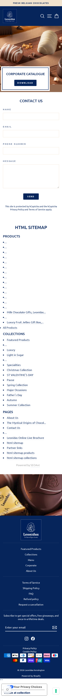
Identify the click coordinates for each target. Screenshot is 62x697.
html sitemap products (20, 452)
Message (9, 161)
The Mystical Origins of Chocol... (26, 422)
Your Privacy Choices (27, 687)
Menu (31, 559)
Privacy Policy (17, 209)
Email (7, 126)
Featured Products (18, 339)
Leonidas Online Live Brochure (25, 437)
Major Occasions (17, 390)
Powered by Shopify (31, 675)
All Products (10, 327)
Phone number (14, 143)
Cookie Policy (29, 651)
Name (7, 109)
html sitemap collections (22, 457)
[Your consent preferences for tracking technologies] (56, 691)
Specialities (14, 364)
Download (25, 82)
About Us (12, 417)
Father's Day (14, 395)
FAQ (31, 593)
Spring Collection (17, 384)
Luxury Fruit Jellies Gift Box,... (25, 322)
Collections (31, 554)
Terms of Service (37, 209)
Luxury (11, 349)
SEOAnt (35, 465)
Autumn (12, 400)
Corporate (31, 565)
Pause (10, 379)
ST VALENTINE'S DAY (20, 374)
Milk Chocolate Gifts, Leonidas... (26, 312)
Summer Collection (18, 405)
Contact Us (13, 427)
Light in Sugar (15, 354)
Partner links (14, 447)
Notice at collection (17, 692)
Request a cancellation (31, 604)
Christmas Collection (19, 369)
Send (30, 196)
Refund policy (31, 598)
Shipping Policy (31, 588)
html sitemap (15, 442)
